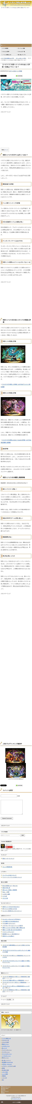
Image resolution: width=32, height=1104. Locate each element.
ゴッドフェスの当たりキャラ (9, 875)
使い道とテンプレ (22, 54)
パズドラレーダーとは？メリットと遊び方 (12, 925)
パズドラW (4, 1077)
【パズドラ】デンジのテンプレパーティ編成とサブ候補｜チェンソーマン (16, 966)
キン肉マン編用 (6, 894)
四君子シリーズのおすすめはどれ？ (11, 906)
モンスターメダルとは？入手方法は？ (11, 919)
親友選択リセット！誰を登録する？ (11, 934)
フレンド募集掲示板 (7, 866)
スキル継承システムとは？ (8, 923)
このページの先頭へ (16, 1102)
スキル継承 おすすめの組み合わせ (10, 921)
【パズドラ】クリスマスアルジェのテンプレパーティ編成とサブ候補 (16, 951)
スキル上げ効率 (5, 51)
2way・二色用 (5, 892)
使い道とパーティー (6, 1060)
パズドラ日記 (5, 1072)
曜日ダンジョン (5, 1057)
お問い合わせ (5, 1088)
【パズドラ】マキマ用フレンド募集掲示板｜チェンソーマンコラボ (16, 956)
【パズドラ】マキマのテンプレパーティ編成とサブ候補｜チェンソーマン (16, 961)
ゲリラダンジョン (6, 1052)
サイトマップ (5, 1091)
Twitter (4, 1089)
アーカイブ (3, 999)
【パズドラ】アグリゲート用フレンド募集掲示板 (14, 982)
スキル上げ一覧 (21, 51)
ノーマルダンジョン (6, 1055)
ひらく (6, 149)
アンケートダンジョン (7, 1050)
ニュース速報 (5, 1074)
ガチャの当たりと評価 (15, 71)
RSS (4, 1092)
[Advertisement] (16, 27)
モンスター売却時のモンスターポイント (12, 911)
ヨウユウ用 (5, 898)
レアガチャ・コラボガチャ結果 (9, 1066)
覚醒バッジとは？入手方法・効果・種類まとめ (13, 927)
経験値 (3, 1068)
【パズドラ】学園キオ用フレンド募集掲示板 (13, 980)
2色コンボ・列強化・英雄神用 (9, 890)
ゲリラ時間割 (5, 48)
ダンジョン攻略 (21, 48)
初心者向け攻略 (5, 1070)
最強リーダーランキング (8, 858)
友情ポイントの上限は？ (8, 936)
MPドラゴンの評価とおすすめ (9, 908)
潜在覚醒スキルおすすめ (7, 1062)
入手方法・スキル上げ (7, 1064)
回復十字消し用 (6, 887)
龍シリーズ (4, 1048)
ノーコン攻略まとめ (6, 54)
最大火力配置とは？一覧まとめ (9, 885)
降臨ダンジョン (5, 1044)
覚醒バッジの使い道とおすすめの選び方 (12, 929)
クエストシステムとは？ (8, 931)
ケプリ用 (4, 896)
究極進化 (4, 1075)
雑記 (3, 1079)
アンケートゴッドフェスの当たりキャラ (12, 877)
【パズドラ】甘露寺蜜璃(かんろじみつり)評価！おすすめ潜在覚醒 (16, 946)
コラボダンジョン (6, 1046)
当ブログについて (6, 1086)
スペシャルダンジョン (7, 1053)
